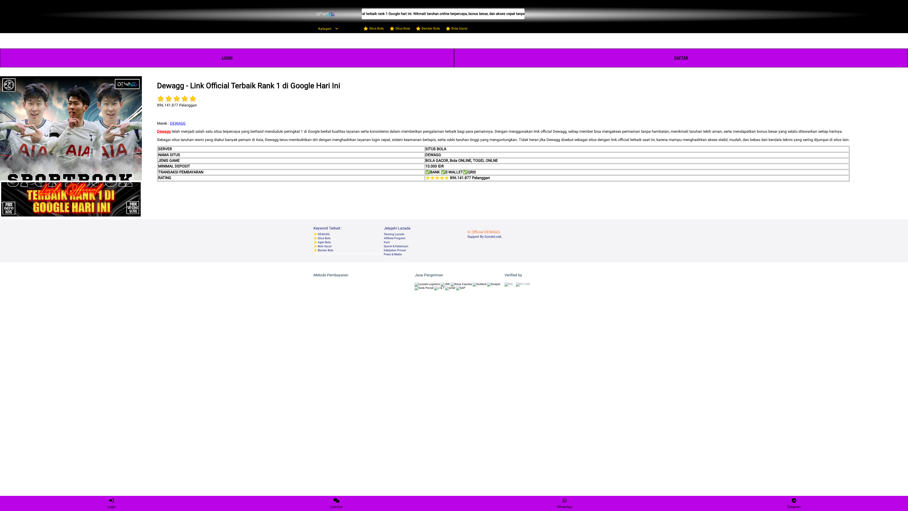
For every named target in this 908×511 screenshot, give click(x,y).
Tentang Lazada (394, 234)
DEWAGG (178, 123)
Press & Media (393, 254)
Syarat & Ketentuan (396, 246)
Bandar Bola (325, 250)
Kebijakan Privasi (395, 250)
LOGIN (227, 58)
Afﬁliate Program (395, 238)
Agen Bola (324, 242)
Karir (387, 242)
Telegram (794, 507)
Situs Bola (324, 238)
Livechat (336, 507)
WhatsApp (564, 507)
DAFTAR (681, 58)
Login (111, 507)
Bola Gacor (324, 246)
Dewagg (164, 131)
